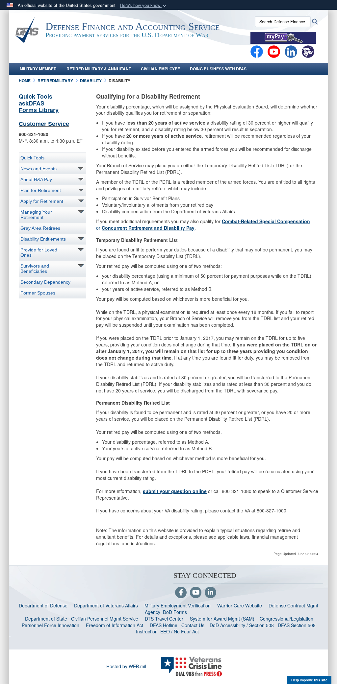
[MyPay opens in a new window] (283, 37)
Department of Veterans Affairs (106, 605)
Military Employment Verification (177, 605)
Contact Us (192, 625)
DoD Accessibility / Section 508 (242, 625)
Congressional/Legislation (286, 618)
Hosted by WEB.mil (126, 666)
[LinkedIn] (210, 592)
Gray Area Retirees (40, 228)
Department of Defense (43, 605)
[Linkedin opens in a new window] (291, 51)
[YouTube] (195, 592)
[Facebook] (256, 51)
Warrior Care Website (239, 605)
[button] (144, 5)
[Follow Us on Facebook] (181, 592)
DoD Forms (175, 612)
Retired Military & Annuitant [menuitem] (98, 69)
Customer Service (44, 124)
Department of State (46, 618)
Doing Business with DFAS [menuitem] (218, 69)
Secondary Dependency (45, 282)
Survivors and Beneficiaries (34, 268)
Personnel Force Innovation (50, 625)
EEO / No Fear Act (180, 631)
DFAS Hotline (163, 625)
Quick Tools (35, 96)
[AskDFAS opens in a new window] (308, 51)
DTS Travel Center (164, 618)
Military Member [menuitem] (38, 69)
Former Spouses (37, 292)
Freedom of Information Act (114, 625)
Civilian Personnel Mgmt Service (106, 618)
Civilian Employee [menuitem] (160, 69)
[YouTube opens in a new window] (274, 51)
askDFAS (31, 103)
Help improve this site (309, 679)
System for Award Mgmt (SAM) (223, 618)
